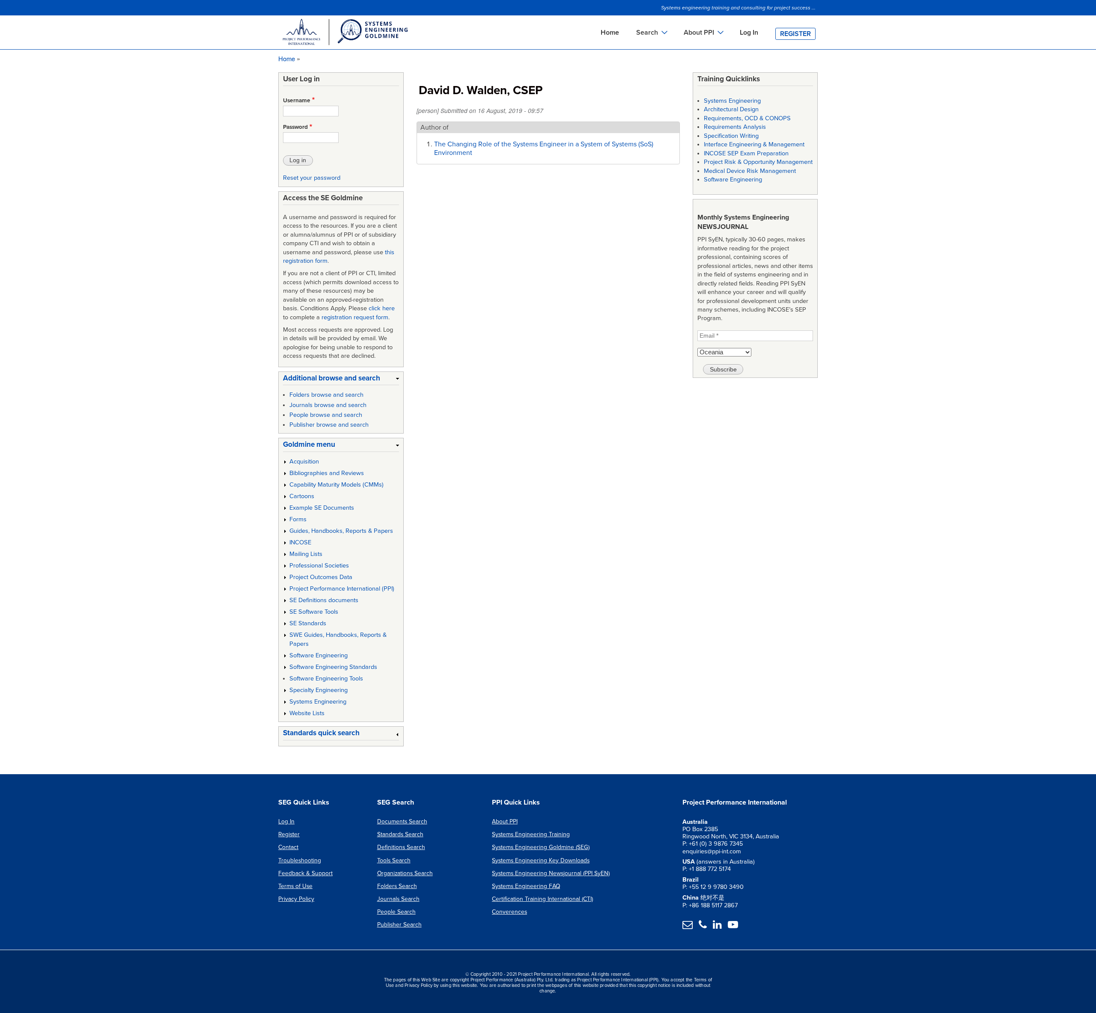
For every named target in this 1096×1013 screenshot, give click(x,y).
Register (795, 34)
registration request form (355, 317)
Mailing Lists (305, 554)
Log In (749, 32)
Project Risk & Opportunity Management (758, 162)
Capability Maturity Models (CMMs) (336, 484)
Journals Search (398, 899)
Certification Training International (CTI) (542, 899)
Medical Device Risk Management (750, 171)
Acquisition (304, 461)
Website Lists (307, 713)
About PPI (505, 821)
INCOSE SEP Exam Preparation (746, 153)
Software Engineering (318, 655)
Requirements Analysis (735, 127)
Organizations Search (405, 873)
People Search (396, 911)
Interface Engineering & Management (754, 144)
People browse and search (325, 415)
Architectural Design (731, 109)
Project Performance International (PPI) (341, 588)
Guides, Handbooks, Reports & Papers (341, 531)
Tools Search (394, 860)
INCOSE (300, 542)
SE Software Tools (313, 611)
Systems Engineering (317, 701)
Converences (509, 911)
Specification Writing (731, 136)
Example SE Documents (321, 507)
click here (382, 308)
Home (610, 32)
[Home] (344, 33)
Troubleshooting (299, 860)
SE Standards (307, 623)
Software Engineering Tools (326, 678)
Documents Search (402, 821)
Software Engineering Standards (333, 667)
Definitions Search (401, 847)
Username (296, 100)
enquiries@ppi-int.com (711, 851)
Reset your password (311, 177)
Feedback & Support (305, 873)
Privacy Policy (296, 899)
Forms (298, 519)
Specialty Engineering (318, 690)
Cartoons (301, 496)
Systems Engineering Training (531, 834)
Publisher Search (399, 924)
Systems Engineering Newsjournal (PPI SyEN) (551, 873)
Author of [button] (434, 127)
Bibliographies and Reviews (326, 473)
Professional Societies (319, 565)
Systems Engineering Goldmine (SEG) (541, 847)
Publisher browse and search (329, 424)
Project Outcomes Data (320, 577)
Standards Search (400, 834)
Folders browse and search (326, 394)
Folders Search (397, 886)
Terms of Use (295, 886)
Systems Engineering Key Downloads (541, 860)
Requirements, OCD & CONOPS (747, 118)
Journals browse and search (327, 405)
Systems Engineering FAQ (526, 886)
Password (295, 127)
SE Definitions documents (323, 600)
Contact (288, 847)
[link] (341, 380)
